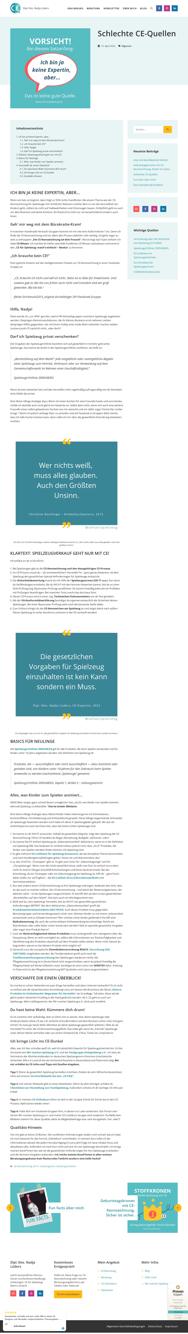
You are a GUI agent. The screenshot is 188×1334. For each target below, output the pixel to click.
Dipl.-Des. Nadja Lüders (36, 8)
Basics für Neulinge (28, 158)
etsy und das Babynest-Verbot (150, 160)
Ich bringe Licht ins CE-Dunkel (39, 172)
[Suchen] (167, 129)
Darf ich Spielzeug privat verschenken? (43, 151)
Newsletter (111, 8)
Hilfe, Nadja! (30, 147)
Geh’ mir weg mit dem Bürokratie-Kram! (44, 140)
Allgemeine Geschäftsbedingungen (126, 1326)
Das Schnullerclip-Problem (148, 185)
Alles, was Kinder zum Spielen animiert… (44, 161)
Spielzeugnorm (47, 1166)
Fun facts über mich (144, 179)
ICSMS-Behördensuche (147, 271)
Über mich (130, 8)
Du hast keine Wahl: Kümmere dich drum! (45, 168)
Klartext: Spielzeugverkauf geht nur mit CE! (40, 154)
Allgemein (127, 45)
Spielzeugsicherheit (66, 1166)
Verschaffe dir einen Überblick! (34, 165)
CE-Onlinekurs (109, 1283)
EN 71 (36, 1166)
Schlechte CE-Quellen (145, 174)
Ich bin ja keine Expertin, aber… (34, 136)
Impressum (171, 1326)
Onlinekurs (75, 8)
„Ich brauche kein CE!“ (35, 143)
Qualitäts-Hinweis (33, 176)
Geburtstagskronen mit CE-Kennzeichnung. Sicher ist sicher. (117, 1207)
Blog (143, 8)
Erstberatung (108, 1270)
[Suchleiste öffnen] (151, 8)
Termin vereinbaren (68, 1294)
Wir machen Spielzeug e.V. (159, 1283)
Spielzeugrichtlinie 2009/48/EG (151, 248)
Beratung (93, 8)
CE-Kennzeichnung (23, 1166)
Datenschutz (155, 1326)
